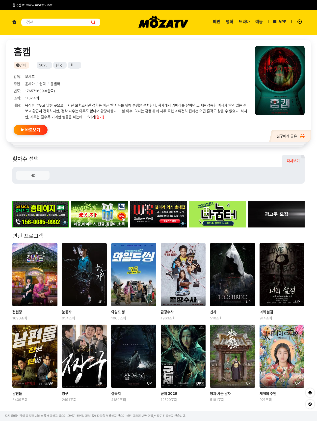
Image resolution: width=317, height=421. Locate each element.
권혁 (42, 84)
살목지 (116, 393)
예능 (259, 21)
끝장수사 (167, 312)
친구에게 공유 (287, 136)
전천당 (17, 312)
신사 (213, 312)
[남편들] (34, 356)
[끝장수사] (183, 274)
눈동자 (67, 312)
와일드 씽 (118, 312)
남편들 (17, 393)
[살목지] (133, 356)
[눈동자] (84, 274)
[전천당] (34, 274)
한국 (59, 65)
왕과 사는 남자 (220, 393)
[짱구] (84, 356)
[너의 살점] (282, 274)
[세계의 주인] (282, 356)
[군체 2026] (183, 356)
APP (282, 21)
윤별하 (55, 84)
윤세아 (30, 84)
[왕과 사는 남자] (232, 356)
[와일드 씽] (133, 274)
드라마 (244, 21)
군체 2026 (169, 393)
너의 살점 (266, 312)
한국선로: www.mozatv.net (32, 5)
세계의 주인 (268, 393)
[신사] (232, 274)
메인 (216, 21)
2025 (43, 65)
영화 (229, 21)
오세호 (30, 76)
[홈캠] (280, 80)
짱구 (65, 393)
